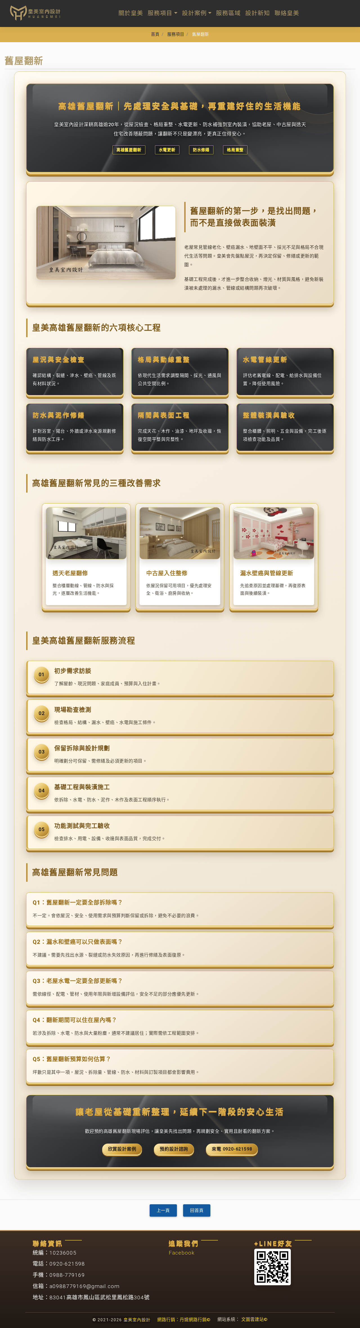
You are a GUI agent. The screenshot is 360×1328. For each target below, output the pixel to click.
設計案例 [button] (194, 13)
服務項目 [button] (160, 13)
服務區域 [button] (228, 13)
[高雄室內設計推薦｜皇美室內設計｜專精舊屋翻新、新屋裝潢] (35, 12)
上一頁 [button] (163, 1210)
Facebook (182, 1253)
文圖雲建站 (254, 1319)
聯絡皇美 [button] (286, 13)
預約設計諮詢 (174, 1149)
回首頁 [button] (196, 1210)
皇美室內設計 (136, 1319)
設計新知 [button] (257, 13)
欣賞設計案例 (122, 1149)
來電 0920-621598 (232, 1149)
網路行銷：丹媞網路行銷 (184, 1319)
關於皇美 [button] (130, 13)
